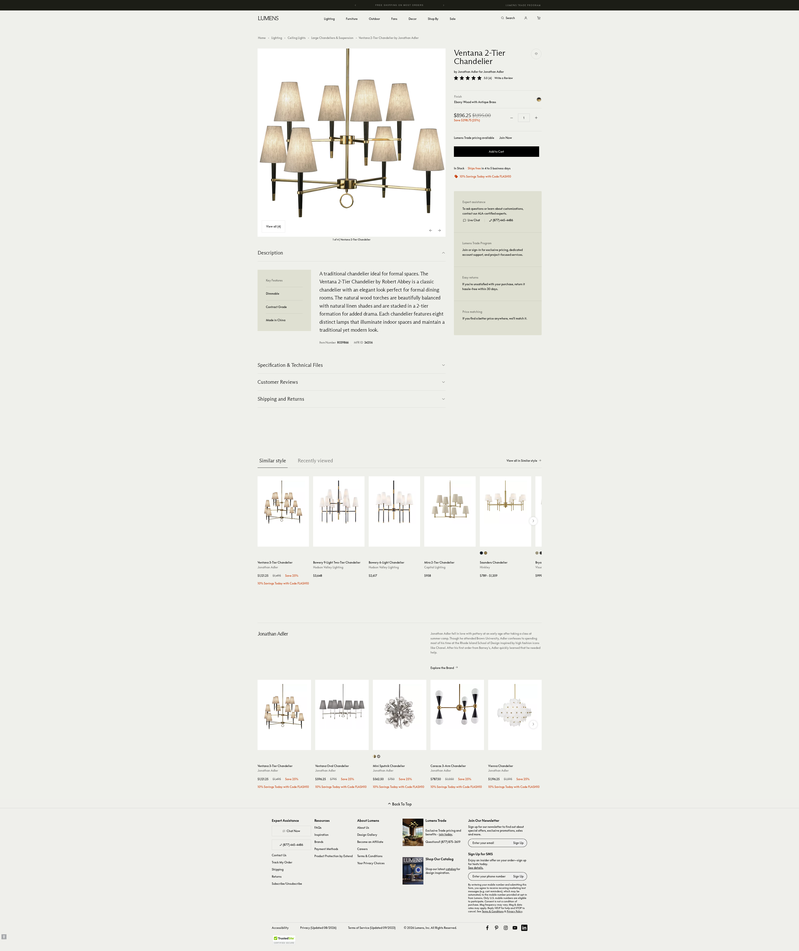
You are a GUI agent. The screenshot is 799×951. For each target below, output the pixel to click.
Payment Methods (326, 849)
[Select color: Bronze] (541, 553)
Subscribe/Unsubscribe (287, 883)
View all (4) (273, 226)
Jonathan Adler (468, 71)
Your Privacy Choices (371, 863)
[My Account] (525, 18)
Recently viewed (315, 461)
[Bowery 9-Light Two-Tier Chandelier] (339, 502)
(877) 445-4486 (503, 220)
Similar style (272, 461)
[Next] (443, 5)
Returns (277, 876)
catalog (451, 869)
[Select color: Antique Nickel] (537, 553)
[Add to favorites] (536, 54)
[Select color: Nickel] (378, 756)
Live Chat (474, 220)
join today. (446, 834)
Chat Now (293, 831)
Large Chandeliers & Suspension (332, 38)
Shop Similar (286, 542)
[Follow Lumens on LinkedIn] (524, 928)
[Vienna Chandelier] (515, 706)
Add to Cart (496, 151)
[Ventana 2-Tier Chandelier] (352, 143)
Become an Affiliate (370, 842)
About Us (363, 827)
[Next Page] (439, 230)
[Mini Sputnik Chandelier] (399, 706)
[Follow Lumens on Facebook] (487, 928)
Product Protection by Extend (333, 856)
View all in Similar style (522, 460)
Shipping (277, 869)
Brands (318, 842)
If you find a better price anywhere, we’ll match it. (494, 318)
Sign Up (518, 843)
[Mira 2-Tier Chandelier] (450, 502)
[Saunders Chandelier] (505, 502)
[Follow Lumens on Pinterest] (496, 928)
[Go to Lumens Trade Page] (413, 832)
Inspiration (321, 834)
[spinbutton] (524, 118)
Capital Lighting (434, 567)
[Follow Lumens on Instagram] (506, 928)
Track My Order (282, 862)
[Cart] (539, 18)
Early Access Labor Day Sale (399, 5)
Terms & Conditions (369, 856)
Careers (362, 849)
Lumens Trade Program (523, 5)
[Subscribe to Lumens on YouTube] (515, 928)
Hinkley (485, 567)
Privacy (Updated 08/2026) (318, 927)
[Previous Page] (431, 230)
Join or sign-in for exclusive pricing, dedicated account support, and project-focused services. (492, 252)
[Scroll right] (533, 521)
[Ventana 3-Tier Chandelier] (283, 502)
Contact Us (279, 855)
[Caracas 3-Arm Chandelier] (457, 706)
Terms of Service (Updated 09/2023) (371, 927)
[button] (467, 78)
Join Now (505, 137)
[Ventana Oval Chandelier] (342, 706)
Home (262, 38)
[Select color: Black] (481, 553)
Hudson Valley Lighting (328, 567)
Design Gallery (367, 834)
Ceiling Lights (297, 38)
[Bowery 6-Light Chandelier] (394, 502)
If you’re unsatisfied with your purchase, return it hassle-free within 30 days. (493, 286)
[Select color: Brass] (374, 756)
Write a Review (503, 78)
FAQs (317, 827)
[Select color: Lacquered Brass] (485, 553)
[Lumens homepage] (268, 19)
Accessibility (280, 927)
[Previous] (355, 5)
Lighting (276, 38)
